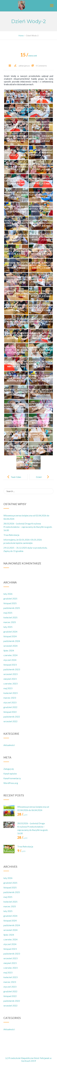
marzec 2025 (9, 622)
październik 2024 (11, 641)
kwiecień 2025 (10, 617)
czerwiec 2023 (10, 683)
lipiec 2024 (8, 650)
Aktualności (9, 745)
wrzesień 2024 (10, 645)
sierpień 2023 (9, 678)
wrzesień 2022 (10, 721)
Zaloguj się (8, 768)
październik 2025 (11, 608)
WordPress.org (10, 783)
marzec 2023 (9, 697)
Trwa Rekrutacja (11, 535)
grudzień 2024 (10, 631)
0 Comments (41, 65)
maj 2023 (7, 688)
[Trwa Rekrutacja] (9, 850)
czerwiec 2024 (10, 655)
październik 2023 (11, 669)
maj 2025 (7, 612)
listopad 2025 (10, 603)
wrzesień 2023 (10, 674)
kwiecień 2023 (10, 693)
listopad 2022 (10, 712)
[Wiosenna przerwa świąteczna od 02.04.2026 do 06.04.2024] (9, 810)
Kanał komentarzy (12, 778)
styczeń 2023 (9, 702)
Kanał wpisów (10, 773)
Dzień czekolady (41, 479)
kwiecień (28, 56)
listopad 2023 (10, 664)
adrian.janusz (24, 65)
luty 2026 (7, 593)
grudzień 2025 (10, 598)
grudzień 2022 (10, 707)
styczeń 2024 (9, 660)
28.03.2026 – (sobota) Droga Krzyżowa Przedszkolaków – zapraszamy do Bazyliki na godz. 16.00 (27, 526)
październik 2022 (11, 716)
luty (22, 815)
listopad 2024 (10, 636)
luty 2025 (7, 627)
